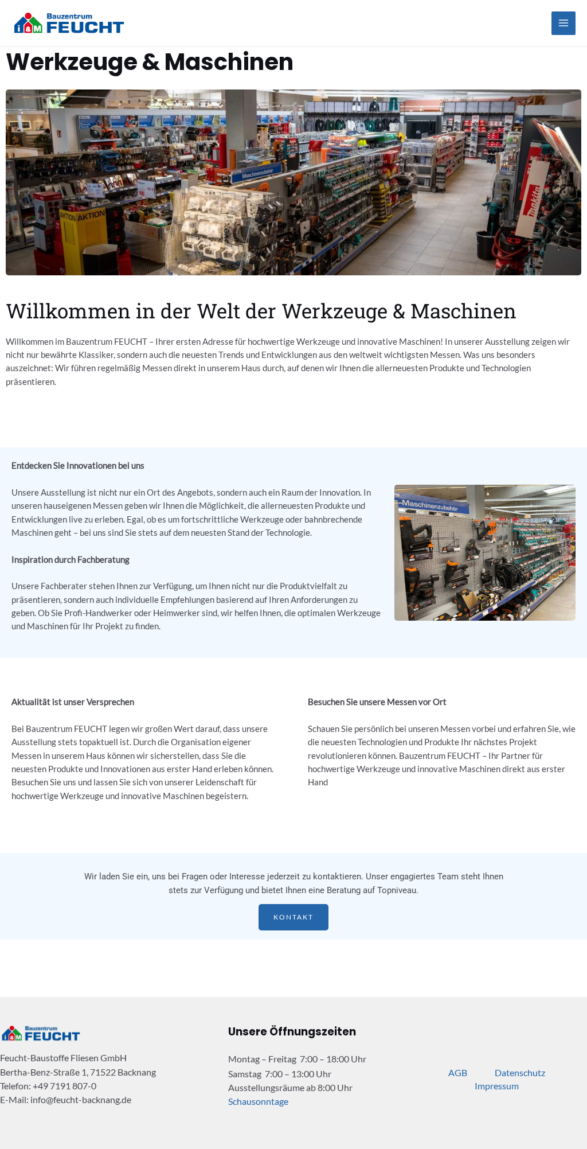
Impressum (497, 1085)
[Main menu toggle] (563, 23)
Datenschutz (520, 1072)
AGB (457, 1072)
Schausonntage (258, 1101)
